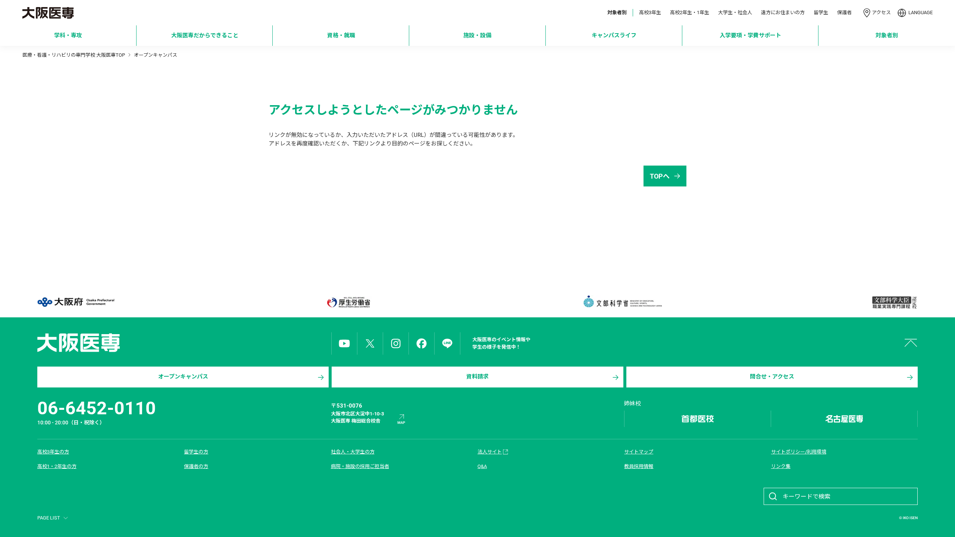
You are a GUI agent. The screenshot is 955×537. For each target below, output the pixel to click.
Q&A (482, 466)
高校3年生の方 (53, 452)
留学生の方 (196, 452)
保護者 (844, 12)
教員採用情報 (638, 466)
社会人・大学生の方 (353, 452)
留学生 (821, 12)
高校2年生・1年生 (689, 12)
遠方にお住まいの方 (783, 12)
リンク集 (780, 466)
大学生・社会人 (735, 12)
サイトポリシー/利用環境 (798, 452)
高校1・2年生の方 (56, 466)
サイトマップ (638, 452)
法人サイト (490, 452)
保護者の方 (196, 466)
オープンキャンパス (183, 376)
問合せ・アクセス (772, 376)
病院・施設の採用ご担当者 (360, 466)
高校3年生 (650, 12)
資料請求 (477, 376)
